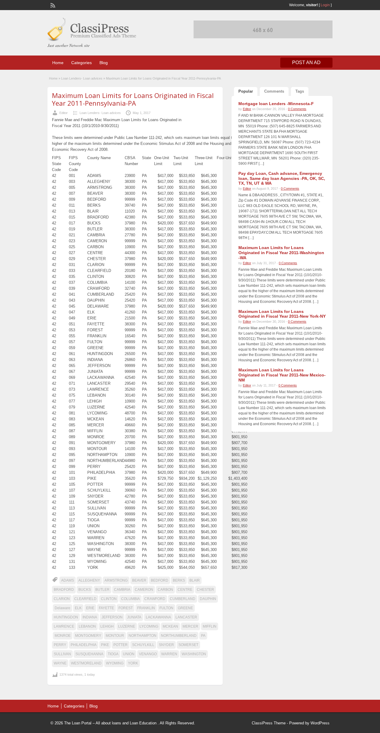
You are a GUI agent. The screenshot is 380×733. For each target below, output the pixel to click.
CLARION (62, 599)
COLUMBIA (130, 599)
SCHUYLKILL (143, 645)
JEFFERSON (112, 617)
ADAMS (67, 580)
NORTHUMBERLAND (179, 636)
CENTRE (185, 590)
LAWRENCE (64, 626)
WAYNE (60, 663)
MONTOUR (115, 636)
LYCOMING (149, 626)
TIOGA (113, 654)
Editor (63, 113)
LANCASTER (186, 617)
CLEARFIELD (85, 599)
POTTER (120, 645)
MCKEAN (170, 626)
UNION (128, 654)
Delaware (62, 608)
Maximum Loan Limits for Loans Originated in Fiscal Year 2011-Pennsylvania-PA (133, 99)
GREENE (185, 608)
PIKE (105, 645)
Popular (245, 91)
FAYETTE (106, 608)
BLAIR (194, 580)
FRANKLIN (146, 608)
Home (58, 62)
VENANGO (148, 654)
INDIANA (90, 617)
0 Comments (297, 109)
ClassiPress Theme (269, 723)
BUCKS (84, 590)
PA (203, 636)
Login (325, 5)
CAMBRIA (122, 590)
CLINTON (109, 599)
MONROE (63, 636)
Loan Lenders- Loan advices (81, 78)
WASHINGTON (194, 654)
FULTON (166, 608)
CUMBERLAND (182, 599)
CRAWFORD (154, 599)
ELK (78, 608)
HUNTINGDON (66, 617)
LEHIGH (107, 626)
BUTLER (102, 590)
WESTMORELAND (86, 663)
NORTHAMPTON (142, 636)
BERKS (179, 580)
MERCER (190, 626)
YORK (133, 663)
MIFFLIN (209, 626)
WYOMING (115, 663)
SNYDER (166, 645)
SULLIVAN (62, 654)
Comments (274, 91)
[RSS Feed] (52, 4)
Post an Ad (306, 62)
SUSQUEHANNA (89, 654)
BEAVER (139, 580)
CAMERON (144, 590)
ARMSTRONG (116, 580)
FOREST (125, 608)
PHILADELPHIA (83, 645)
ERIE (90, 608)
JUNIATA (134, 617)
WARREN (169, 654)
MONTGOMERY (88, 636)
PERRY (60, 645)
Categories (81, 62)
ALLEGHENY (89, 580)
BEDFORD (159, 580)
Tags (299, 91)
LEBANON (87, 626)
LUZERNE (126, 626)
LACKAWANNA (158, 617)
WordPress (320, 723)
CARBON (165, 590)
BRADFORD (64, 590)
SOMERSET (188, 645)
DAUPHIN (208, 599)
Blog (103, 62)
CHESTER (205, 590)
